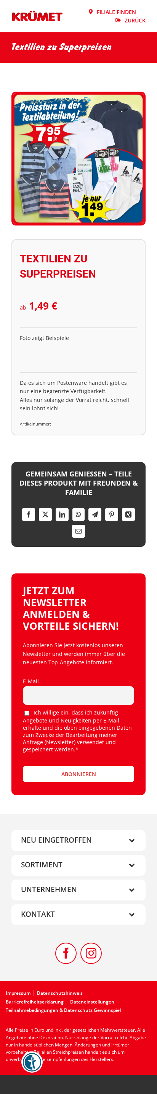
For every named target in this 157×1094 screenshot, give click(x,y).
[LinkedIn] (62, 514)
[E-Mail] (78, 531)
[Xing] (128, 514)
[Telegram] (95, 514)
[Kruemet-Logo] (37, 12)
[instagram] (91, 953)
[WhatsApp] (78, 514)
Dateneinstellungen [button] (92, 1002)
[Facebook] (28, 514)
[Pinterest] (111, 514)
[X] (45, 514)
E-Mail (31, 681)
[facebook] (66, 953)
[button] (78, 840)
